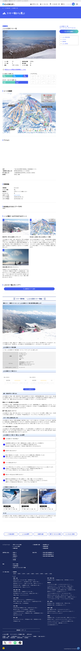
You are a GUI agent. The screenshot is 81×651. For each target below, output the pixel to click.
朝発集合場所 (45, 546)
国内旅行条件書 (19, 637)
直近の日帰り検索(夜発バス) (48, 554)
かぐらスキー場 (23, 579)
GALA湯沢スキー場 (27, 581)
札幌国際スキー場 (50, 617)
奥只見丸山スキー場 (17, 587)
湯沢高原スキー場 (31, 579)
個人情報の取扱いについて (16, 636)
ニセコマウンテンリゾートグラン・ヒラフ (63, 619)
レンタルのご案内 (70, 534)
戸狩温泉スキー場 (16, 621)
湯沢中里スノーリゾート (17, 583)
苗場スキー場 (15, 579)
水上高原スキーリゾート (61, 591)
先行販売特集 (15, 565)
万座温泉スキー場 (59, 579)
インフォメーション (6, 544)
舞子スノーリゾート (37, 583)
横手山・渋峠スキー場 (17, 601)
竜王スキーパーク (27, 601)
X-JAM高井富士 (26, 603)
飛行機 (14, 559)
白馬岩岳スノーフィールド (18, 613)
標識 (8, 636)
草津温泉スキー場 (50, 579)
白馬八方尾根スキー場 (30, 611)
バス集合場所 (10, 534)
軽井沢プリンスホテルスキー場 (53, 595)
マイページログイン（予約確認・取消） (17, 634)
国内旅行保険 (13, 637)
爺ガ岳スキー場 (16, 609)
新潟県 (14, 573)
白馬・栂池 (15, 605)
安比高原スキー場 (59, 603)
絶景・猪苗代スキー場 (51, 609)
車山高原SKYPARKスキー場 (60, 596)
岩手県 (23, 573)
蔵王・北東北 (49, 601)
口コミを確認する (29, 389)
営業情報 (64, 41)
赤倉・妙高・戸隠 (16, 589)
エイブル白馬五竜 (24, 609)
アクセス (64, 39)
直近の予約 (34, 552)
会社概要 (4, 636)
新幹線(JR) (15, 556)
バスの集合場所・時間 (55, 4)
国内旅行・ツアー (20, 630)
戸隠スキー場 (15, 595)
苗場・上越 (15, 578)
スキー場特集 (65, 43)
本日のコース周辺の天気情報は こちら (15, 69)
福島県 (32, 573)
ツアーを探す (73, 4)
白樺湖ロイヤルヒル (71, 596)
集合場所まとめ (46, 544)
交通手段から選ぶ (35, 4)
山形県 (28, 573)
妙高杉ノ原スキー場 (33, 593)
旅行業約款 (26, 637)
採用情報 (34, 636)
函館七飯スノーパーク (63, 622)
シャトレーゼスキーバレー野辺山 (67, 598)
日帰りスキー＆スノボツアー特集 (19, 567)
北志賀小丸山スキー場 (36, 601)
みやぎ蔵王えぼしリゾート (61, 605)
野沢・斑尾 (15, 617)
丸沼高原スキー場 (71, 589)
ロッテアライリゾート (24, 595)
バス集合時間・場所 (36, 544)
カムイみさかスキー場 (66, 593)
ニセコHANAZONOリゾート (52, 624)
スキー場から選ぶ (45, 4)
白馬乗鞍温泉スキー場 (38, 613)
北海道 (50, 573)
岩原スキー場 (35, 581)
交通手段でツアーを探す (30, 288)
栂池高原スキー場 (28, 613)
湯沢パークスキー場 (28, 583)
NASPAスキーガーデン (17, 581)
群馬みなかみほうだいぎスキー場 (53, 587)
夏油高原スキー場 (50, 605)
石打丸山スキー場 (16, 585)
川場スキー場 (69, 586)
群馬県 (41, 573)
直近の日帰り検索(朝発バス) (48, 552)
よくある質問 (25, 534)
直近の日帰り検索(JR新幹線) (48, 556)
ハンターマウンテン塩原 (52, 584)
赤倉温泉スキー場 (16, 591)
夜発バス (15, 554)
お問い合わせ (29, 634)
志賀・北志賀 (15, 597)
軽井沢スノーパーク (51, 591)
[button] (4, 44)
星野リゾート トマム (71, 617)
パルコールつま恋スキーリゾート (53, 593)
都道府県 (15, 571)
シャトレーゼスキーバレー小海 (53, 598)
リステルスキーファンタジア (63, 609)
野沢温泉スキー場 (28, 619)
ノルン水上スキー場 (61, 586)
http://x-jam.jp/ (17, 195)
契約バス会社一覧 (41, 636)
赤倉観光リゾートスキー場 (27, 591)
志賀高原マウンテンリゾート (18, 599)
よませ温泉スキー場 (17, 603)
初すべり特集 (15, 563)
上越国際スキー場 (25, 585)
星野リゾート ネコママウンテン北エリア (54, 613)
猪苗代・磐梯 (49, 607)
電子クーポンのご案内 (55, 534)
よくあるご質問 (5, 634)
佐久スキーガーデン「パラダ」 (67, 595)
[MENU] (76, 4)
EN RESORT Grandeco (51, 611)
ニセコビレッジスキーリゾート (53, 621)
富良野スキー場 (50, 619)
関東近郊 (49, 582)
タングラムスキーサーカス (18, 619)
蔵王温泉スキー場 (50, 603)
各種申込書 (40, 534)
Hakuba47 (32, 609)
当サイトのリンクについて (26, 636)
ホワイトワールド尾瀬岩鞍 (67, 587)
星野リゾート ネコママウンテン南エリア (65, 611)
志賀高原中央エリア (30, 599)
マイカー (15, 557)
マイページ (69, 4)
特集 (64, 4)
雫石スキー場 (67, 603)
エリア (14, 576)
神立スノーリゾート (26, 587)
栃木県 (37, 573)
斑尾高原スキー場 (37, 619)
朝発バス (15, 552)
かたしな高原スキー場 (62, 589)
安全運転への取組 (5, 637)
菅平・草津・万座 (50, 578)
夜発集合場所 (45, 548)
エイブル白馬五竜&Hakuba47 (18, 611)
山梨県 (46, 573)
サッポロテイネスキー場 (60, 617)
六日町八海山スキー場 (35, 585)
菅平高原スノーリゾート (69, 579)
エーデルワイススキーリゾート (64, 584)
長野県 (19, 573)
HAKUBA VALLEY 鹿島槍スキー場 (19, 607)
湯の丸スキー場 (50, 596)
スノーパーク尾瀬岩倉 (51, 589)
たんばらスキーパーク (51, 586)
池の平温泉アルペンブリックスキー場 (20, 593)
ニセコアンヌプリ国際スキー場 (67, 621)
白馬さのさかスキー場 (32, 607)
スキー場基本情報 (66, 37)
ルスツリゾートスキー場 (52, 622)
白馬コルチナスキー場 (17, 614)
